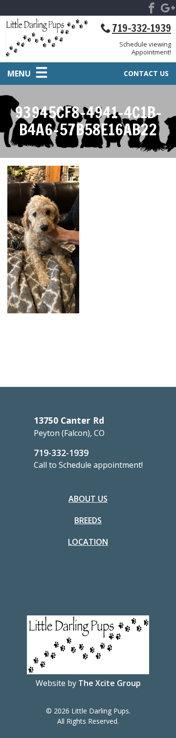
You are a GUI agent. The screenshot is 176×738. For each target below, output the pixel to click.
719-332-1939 (141, 28)
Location (88, 541)
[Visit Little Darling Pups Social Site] (151, 9)
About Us (88, 498)
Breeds (88, 520)
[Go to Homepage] (46, 39)
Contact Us (146, 73)
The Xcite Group (109, 683)
